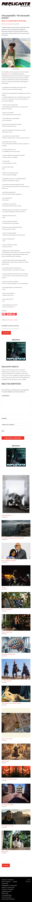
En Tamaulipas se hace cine (8, 825)
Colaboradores (6, 895)
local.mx (8, 74)
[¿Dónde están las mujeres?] (16, 794)
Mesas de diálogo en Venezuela (9, 560)
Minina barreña (5, 851)
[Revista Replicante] (16, 4)
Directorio (5, 893)
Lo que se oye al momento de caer (9, 779)
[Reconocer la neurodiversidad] (16, 645)
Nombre (4, 418)
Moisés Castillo (7, 24)
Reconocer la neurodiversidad (8, 654)
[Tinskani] (16, 575)
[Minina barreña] (16, 841)
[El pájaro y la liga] (16, 752)
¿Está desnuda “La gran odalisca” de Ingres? (11, 703)
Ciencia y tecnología (8, 887)
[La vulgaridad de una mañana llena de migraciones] (16, 528)
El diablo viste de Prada (7, 632)
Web (3, 431)
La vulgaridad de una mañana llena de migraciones (13, 538)
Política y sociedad (8, 889)
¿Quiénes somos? (7, 891)
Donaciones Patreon (8, 899)
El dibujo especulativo (6, 515)
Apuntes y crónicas (13, 319)
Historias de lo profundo (7, 738)
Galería (15, 881)
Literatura (5, 883)
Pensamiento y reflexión (9, 885)
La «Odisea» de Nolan (6, 680)
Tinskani (3, 587)
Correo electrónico (8, 424)
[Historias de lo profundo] (16, 723)
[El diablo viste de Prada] (16, 622)
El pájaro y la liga (5, 761)
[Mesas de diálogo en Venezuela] (16, 551)
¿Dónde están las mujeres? (8, 804)
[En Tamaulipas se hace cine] (16, 817)
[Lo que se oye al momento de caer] (16, 772)
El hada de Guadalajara (7, 609)
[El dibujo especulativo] (16, 494)
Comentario (6, 395)
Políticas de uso (7, 897)
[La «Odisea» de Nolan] (16, 669)
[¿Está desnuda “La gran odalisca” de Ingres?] (16, 694)
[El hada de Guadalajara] (16, 600)
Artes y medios (6, 881)
